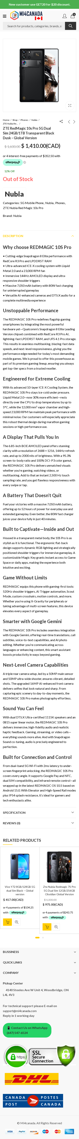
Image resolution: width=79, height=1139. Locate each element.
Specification (14, 812)
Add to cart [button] (7, 922)
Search (70, 26)
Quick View (16, 922)
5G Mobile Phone (32, 203)
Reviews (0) (11, 823)
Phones (24, 120)
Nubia (34, 120)
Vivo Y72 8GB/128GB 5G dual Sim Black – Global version (20, 890)
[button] (69, 105)
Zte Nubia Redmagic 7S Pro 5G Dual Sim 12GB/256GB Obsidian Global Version (59, 890)
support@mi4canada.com (20, 1011)
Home (6, 120)
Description (13, 236)
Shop (14, 120)
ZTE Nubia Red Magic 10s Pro (10, 123)
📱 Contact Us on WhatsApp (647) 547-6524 (27, 1030)
